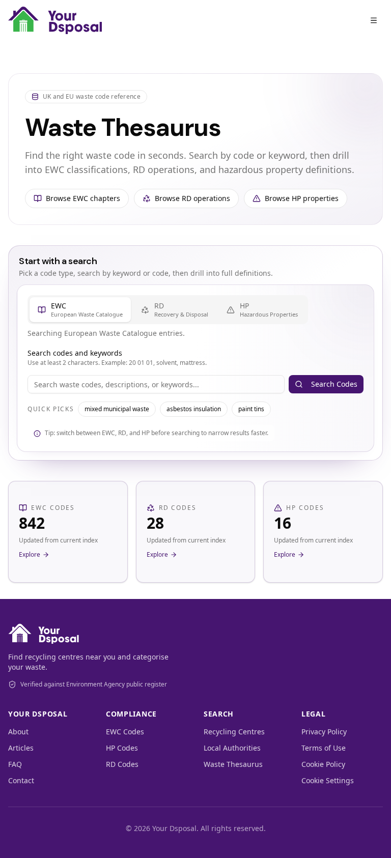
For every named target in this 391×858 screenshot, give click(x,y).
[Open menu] (374, 20)
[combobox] (156, 384)
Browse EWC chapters (83, 198)
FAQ (15, 764)
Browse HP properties (302, 198)
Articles (21, 748)
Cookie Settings (327, 780)
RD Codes (122, 764)
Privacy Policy (324, 731)
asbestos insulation (193, 409)
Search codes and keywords (74, 353)
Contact (21, 780)
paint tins (251, 409)
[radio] (80, 309)
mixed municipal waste (117, 409)
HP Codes (122, 748)
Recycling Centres (234, 731)
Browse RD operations (192, 198)
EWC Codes (125, 731)
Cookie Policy (323, 764)
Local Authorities (232, 748)
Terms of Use (323, 748)
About (18, 731)
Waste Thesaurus (233, 764)
